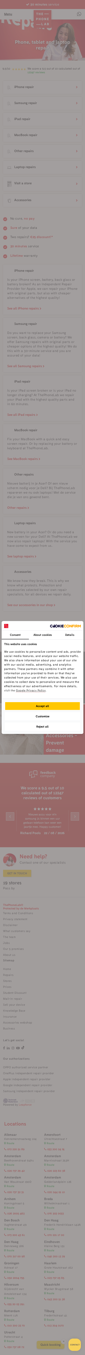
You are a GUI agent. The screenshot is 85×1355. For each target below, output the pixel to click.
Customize (42, 716)
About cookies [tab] (42, 634)
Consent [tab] (15, 634)
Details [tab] (69, 634)
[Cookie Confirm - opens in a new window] (65, 626)
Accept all (42, 706)
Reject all (42, 726)
